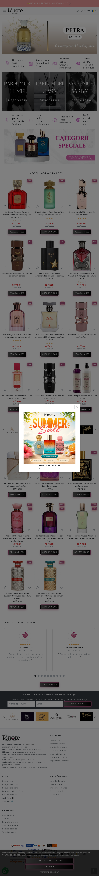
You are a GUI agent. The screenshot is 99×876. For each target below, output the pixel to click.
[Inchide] (77, 407)
